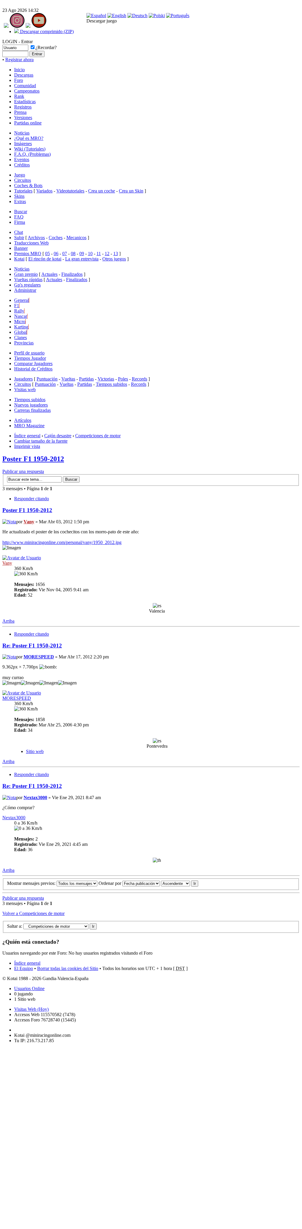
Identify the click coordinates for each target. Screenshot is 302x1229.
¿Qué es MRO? (28, 138)
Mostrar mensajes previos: (32, 883)
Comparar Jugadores (33, 363)
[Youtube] (39, 26)
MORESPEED (39, 656)
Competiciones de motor (98, 435)
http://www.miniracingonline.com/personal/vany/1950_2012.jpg (62, 542)
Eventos (21, 159)
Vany (29, 521)
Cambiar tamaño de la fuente (41, 440)
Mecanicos (76, 237)
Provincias (24, 342)
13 (115, 253)
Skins (19, 196)
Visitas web (25, 389)
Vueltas (68, 378)
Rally (19, 310)
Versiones (23, 117)
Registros (23, 106)
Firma (19, 222)
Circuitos (22, 180)
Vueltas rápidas (28, 279)
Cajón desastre (57, 435)
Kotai (19, 258)
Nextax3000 (35, 797)
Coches (56, 237)
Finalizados (72, 274)
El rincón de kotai (44, 258)
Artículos (22, 420)
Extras (20, 201)
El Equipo (23, 968)
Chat (18, 232)
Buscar (20, 211)
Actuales (49, 274)
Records (139, 378)
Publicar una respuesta (23, 471)
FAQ (19, 216)
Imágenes (23, 143)
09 (81, 253)
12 (107, 253)
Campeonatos (27, 90)
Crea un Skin (131, 190)
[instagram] (17, 26)
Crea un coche (101, 190)
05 (47, 253)
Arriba (8, 621)
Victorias (106, 378)
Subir (19, 237)
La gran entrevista (82, 258)
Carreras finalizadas (32, 410)
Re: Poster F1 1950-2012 (32, 645)
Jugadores (23, 378)
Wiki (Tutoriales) (29, 148)
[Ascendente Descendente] (179, 883)
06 (56, 253)
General (21, 300)
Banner (21, 248)
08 (73, 253)
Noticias (21, 132)
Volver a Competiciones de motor (33, 913)
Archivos (36, 237)
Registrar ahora (19, 59)
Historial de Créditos (33, 368)
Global (20, 332)
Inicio (19, 69)
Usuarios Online (29, 988)
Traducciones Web (31, 242)
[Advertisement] (20, 1136)
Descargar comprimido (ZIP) (46, 31)
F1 (16, 305)
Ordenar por (110, 883)
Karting (21, 326)
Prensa (20, 112)
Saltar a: (14, 926)
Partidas (86, 378)
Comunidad (25, 85)
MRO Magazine (29, 425)
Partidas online (28, 122)
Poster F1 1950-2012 (33, 459)
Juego (19, 174)
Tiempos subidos (111, 384)
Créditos (22, 164)
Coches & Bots (28, 185)
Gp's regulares (27, 284)
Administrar (25, 290)
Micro (19, 321)
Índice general (27, 435)
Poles (123, 378)
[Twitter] (28, 26)
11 (98, 253)
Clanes (20, 337)
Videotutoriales (70, 190)
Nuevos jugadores (31, 404)
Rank (19, 96)
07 (64, 253)
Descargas (23, 74)
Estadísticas (25, 101)
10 (90, 253)
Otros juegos (114, 258)
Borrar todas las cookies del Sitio (67, 968)
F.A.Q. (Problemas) (32, 154)
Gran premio (26, 274)
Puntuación (47, 378)
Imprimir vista (27, 446)
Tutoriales (23, 190)
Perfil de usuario (29, 352)
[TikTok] (6, 26)
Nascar (20, 316)
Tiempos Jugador (30, 358)
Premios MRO (27, 253)
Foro (18, 80)
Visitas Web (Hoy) (31, 1009)
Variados (44, 190)
